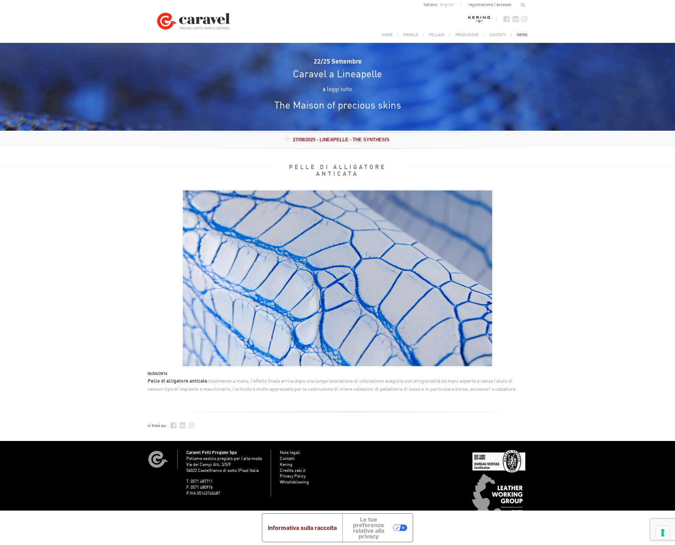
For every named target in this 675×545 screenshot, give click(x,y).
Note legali (290, 452)
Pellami (437, 34)
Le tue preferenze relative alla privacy (368, 528)
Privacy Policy (293, 476)
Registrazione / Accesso (489, 4)
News (522, 34)
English (447, 4)
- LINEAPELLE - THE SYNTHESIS (341, 139)
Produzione (467, 34)
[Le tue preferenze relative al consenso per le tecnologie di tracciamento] (662, 532)
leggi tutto (339, 88)
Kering (479, 19)
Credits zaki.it (293, 470)
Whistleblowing (294, 482)
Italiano (431, 4)
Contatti (497, 34)
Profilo (410, 34)
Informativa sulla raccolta (302, 527)
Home (387, 34)
